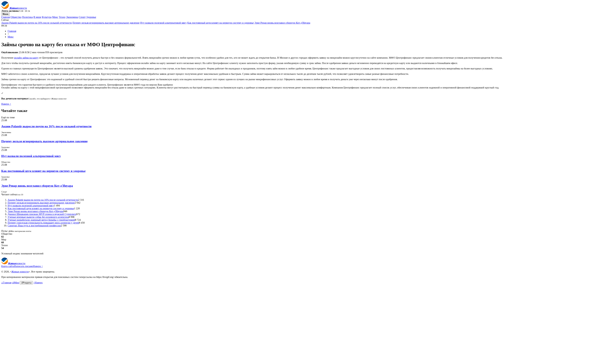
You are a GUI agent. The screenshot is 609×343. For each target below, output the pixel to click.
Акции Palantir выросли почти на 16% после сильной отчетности (36, 22)
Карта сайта (7, 266)
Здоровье (91, 17)
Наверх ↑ (6, 104)
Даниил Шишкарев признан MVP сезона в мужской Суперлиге (42, 214)
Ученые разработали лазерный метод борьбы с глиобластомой (41, 220)
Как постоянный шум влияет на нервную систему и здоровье (220, 22)
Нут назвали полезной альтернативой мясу (163, 22)
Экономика (72, 17)
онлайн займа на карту (26, 57)
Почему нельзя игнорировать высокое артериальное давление (106, 22)
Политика (27, 17)
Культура (47, 17)
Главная (5, 17)
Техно (62, 17)
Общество (15, 17)
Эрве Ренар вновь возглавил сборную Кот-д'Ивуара (282, 22)
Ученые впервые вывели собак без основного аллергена (38, 217)
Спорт (82, 17)
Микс (55, 17)
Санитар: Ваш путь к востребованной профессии (34, 225)
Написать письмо (23, 266)
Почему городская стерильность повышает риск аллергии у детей (43, 222)
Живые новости (20, 271)
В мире (37, 17)
